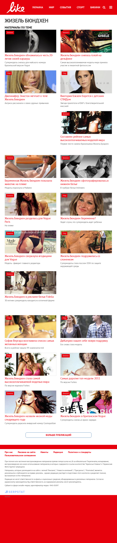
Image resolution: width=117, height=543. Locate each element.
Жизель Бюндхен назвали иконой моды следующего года (28, 417)
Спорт (80, 7)
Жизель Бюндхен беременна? (78, 218)
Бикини (95, 7)
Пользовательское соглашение (20, 455)
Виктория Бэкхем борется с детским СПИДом (82, 97)
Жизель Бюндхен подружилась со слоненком (80, 257)
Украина (37, 7)
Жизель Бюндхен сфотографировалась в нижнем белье (84, 182)
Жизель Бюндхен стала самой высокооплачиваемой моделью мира (27, 380)
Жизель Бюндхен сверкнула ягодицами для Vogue (28, 257)
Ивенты (44, 452)
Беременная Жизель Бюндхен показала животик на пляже (28, 182)
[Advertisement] (29, 131)
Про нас (9, 452)
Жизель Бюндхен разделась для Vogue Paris (28, 220)
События (65, 7)
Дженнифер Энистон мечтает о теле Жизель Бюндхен (26, 97)
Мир (51, 7)
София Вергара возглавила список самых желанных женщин (29, 342)
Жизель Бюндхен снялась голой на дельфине (80, 56)
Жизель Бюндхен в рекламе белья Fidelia (29, 297)
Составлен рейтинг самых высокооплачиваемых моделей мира (82, 138)
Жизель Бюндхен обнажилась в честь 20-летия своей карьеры (29, 56)
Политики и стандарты (79, 452)
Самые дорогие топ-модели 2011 (80, 378)
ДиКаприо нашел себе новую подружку (84, 341)
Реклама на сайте (26, 452)
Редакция (58, 452)
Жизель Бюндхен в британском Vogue (83, 416)
